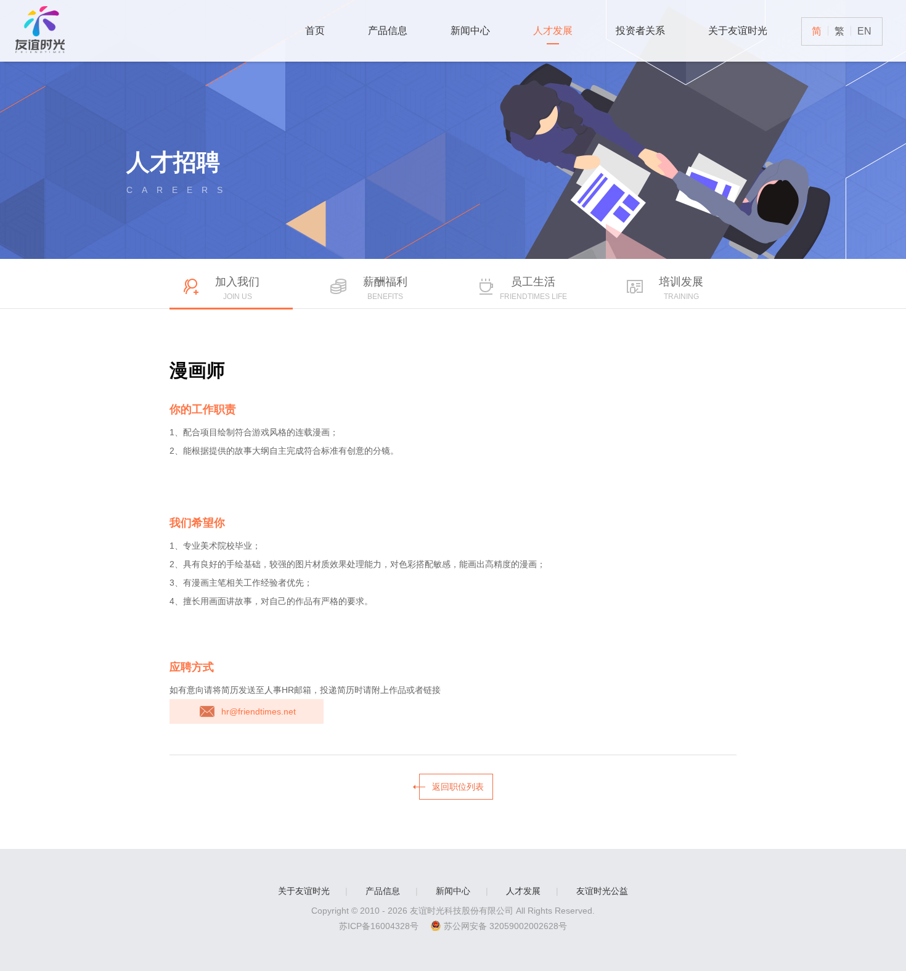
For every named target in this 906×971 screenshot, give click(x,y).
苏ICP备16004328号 (378, 926)
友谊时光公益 (602, 891)
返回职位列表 (458, 787)
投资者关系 (640, 30)
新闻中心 (470, 30)
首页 (315, 30)
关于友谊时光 (737, 30)
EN (864, 31)
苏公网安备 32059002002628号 (505, 926)
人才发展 (553, 30)
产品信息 (387, 30)
